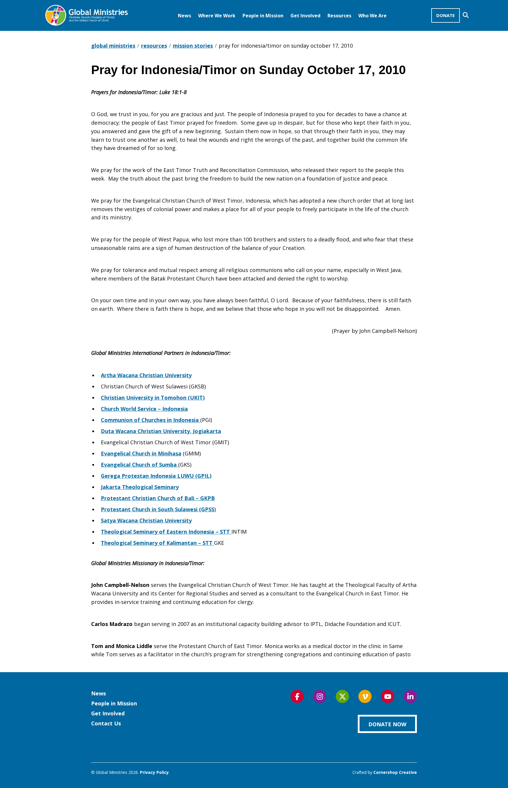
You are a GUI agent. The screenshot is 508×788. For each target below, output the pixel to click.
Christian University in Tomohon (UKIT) (153, 397)
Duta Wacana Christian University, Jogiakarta (161, 431)
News (184, 15)
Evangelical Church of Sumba (139, 464)
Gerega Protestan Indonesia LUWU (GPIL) (156, 475)
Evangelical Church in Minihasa (141, 453)
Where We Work (216, 15)
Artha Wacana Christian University (146, 375)
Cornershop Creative (395, 772)
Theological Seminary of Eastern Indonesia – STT (166, 531)
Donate (445, 15)
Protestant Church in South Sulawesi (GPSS (157, 509)
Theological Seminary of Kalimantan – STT (157, 542)
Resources (339, 15)
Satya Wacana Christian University (146, 520)
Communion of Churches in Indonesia (150, 419)
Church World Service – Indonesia (144, 408)
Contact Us (106, 723)
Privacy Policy (154, 772)
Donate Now (387, 724)
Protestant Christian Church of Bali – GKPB (158, 498)
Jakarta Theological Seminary (140, 486)
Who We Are (372, 15)
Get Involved (305, 15)
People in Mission (263, 15)
